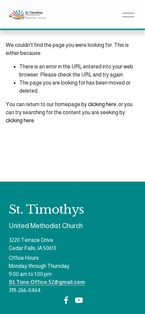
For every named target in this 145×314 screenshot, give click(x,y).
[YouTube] (79, 300)
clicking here (102, 104)
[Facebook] (66, 300)
